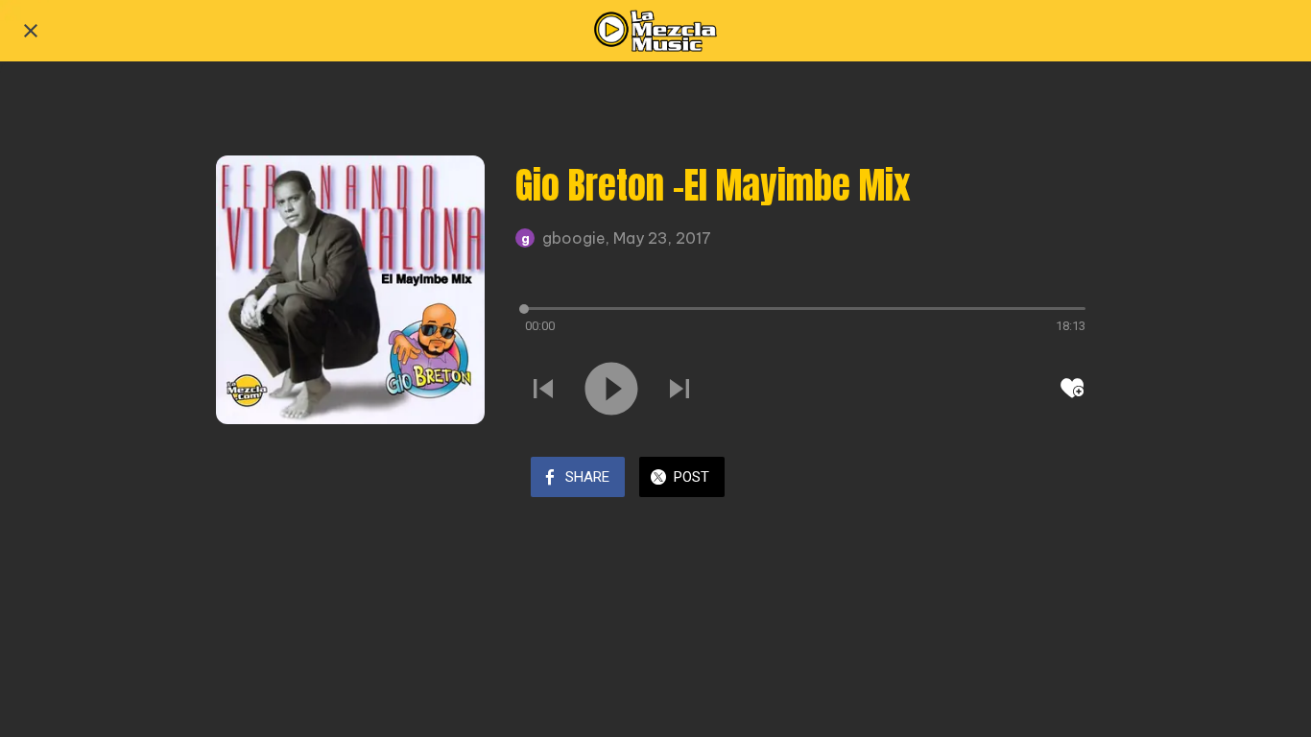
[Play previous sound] (543, 388)
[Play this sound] (611, 388)
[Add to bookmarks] (1072, 388)
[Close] (30, 30)
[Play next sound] (679, 388)
